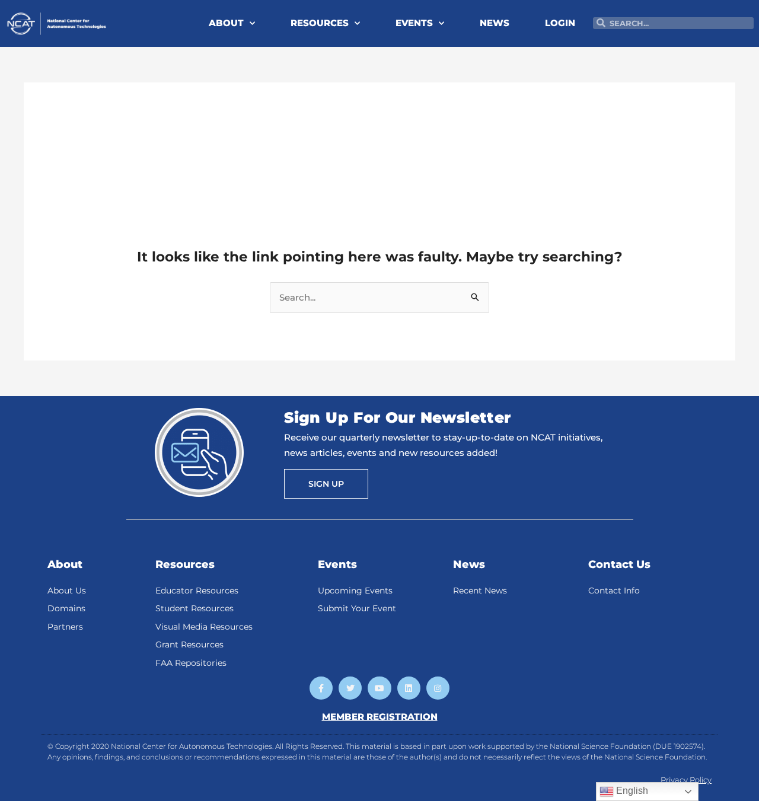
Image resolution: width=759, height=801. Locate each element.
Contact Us (619, 564)
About (64, 564)
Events (337, 564)
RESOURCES (320, 22)
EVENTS (414, 22)
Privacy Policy (686, 779)
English (631, 791)
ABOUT (226, 22)
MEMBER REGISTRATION (380, 716)
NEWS (494, 22)
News (469, 564)
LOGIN (560, 22)
